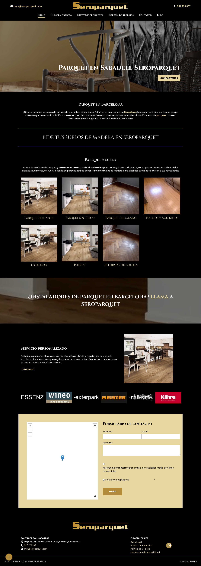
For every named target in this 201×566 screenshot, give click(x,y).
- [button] (30, 429)
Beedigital (193, 562)
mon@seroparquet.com (35, 548)
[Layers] (95, 425)
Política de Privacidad (141, 479)
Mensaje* (108, 442)
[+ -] (62, 461)
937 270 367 (30, 545)
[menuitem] (41, 15)
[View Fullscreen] (30, 434)
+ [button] (30, 425)
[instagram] (169, 546)
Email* (145, 431)
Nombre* (108, 431)
